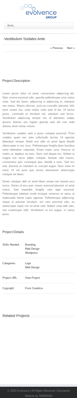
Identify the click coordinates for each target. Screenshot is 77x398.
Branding (30, 244)
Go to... (11, 25)
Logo (28, 263)
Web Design (32, 248)
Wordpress (31, 252)
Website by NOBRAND (38, 395)
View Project (32, 277)
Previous (58, 48)
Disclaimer (63, 390)
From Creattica (34, 288)
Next (69, 48)
